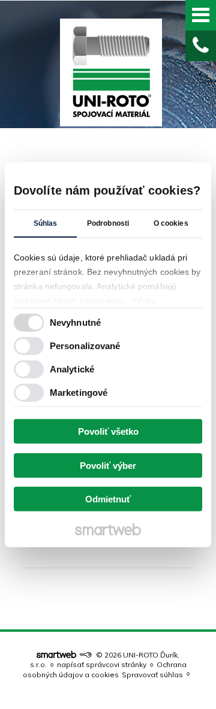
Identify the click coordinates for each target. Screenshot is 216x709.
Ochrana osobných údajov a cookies (105, 669)
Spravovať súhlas (152, 674)
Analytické (72, 368)
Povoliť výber (108, 465)
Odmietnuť (108, 499)
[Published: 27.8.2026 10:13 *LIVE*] (85, 654)
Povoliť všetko (108, 431)
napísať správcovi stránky (101, 664)
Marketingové (78, 392)
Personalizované (85, 345)
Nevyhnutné (75, 322)
